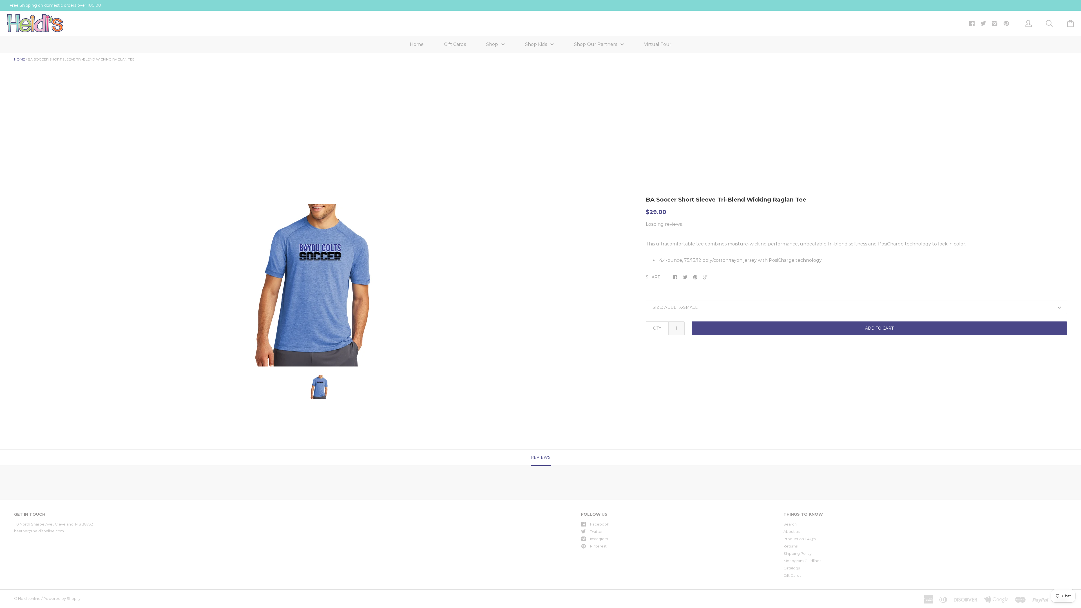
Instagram (599, 539)
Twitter (596, 531)
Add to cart (879, 328)
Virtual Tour (657, 44)
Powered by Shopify (62, 598)
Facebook (599, 524)
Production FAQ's (799, 539)
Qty (657, 328)
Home (417, 44)
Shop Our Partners (596, 44)
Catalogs (791, 568)
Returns (790, 546)
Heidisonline (29, 598)
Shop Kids (536, 44)
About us (791, 531)
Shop (492, 44)
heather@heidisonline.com (39, 531)
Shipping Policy (797, 553)
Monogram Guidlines (802, 560)
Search (790, 524)
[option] (320, 285)
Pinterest (598, 546)
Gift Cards (455, 44)
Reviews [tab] (541, 457)
